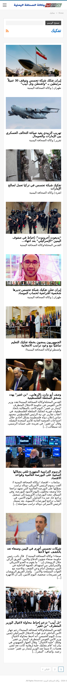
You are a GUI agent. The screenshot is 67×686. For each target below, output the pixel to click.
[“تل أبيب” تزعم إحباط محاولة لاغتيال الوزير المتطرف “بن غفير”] (33, 603)
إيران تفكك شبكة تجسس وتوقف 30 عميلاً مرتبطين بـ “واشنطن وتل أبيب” (34, 82)
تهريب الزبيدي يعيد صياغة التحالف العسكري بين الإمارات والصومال (33, 134)
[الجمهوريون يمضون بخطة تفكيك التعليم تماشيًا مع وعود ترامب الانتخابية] (33, 322)
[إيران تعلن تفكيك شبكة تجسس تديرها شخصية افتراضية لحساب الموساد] (33, 270)
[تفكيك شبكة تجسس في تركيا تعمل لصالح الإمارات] (33, 165)
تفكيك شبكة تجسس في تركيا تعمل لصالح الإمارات (34, 186)
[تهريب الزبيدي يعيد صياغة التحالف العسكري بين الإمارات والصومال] (33, 113)
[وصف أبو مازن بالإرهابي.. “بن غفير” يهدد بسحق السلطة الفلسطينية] (33, 375)
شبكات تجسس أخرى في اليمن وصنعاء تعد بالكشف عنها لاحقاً (34, 550)
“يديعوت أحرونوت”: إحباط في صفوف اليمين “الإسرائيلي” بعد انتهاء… (37, 239)
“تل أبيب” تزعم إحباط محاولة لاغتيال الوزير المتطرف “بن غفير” (33, 624)
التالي (46, 669)
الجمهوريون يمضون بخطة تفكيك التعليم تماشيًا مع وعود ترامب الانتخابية (36, 343)
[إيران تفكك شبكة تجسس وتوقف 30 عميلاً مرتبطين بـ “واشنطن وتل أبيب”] (33, 61)
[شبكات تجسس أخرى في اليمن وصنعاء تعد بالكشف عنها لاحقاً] (33, 529)
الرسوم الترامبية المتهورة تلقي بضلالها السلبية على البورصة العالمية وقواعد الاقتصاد (37, 475)
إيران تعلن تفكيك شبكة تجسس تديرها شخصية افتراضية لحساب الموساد (37, 291)
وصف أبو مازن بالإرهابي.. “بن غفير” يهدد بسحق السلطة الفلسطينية (35, 396)
